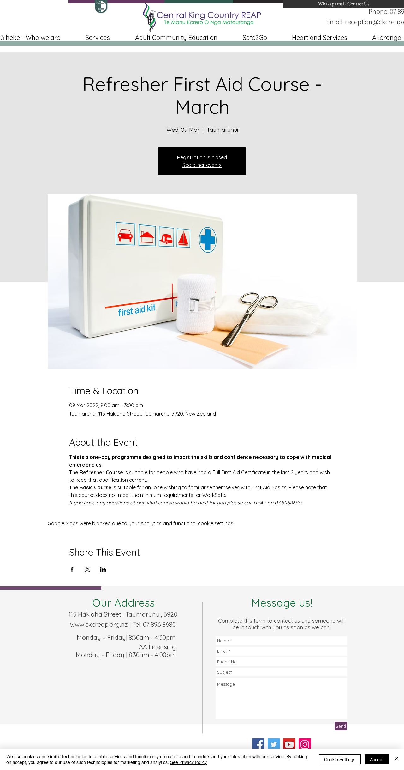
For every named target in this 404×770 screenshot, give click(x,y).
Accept (376, 759)
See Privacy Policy (188, 762)
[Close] (396, 759)
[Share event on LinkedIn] (103, 569)
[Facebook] (258, 744)
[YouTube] (289, 744)
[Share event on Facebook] (72, 569)
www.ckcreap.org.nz (99, 624)
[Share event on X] (88, 569)
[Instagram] (305, 744)
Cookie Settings (339, 759)
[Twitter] (274, 744)
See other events (202, 165)
